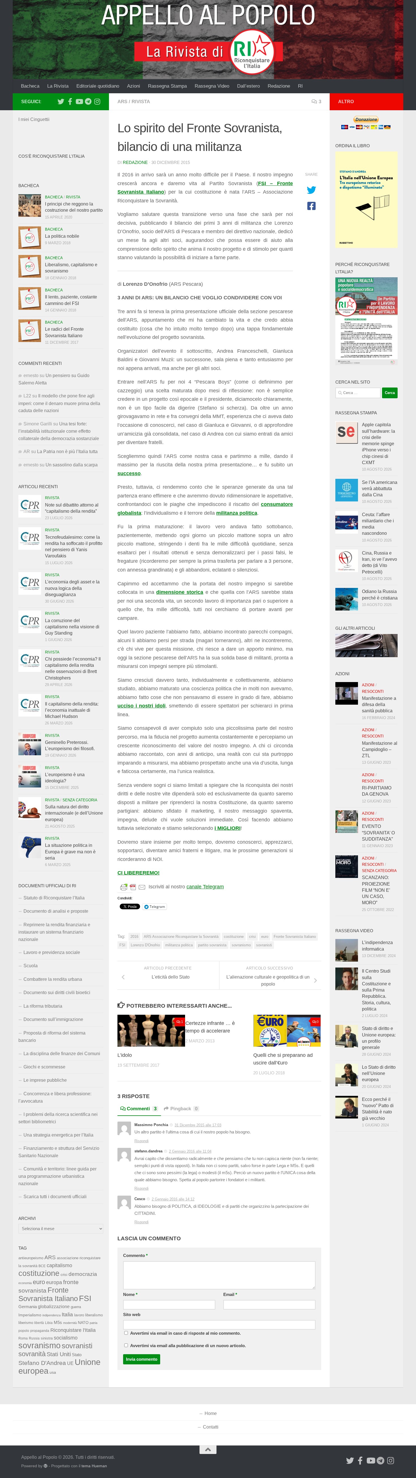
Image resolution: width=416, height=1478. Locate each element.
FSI (122, 945)
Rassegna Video (212, 86)
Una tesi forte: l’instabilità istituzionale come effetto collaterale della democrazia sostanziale (58, 431)
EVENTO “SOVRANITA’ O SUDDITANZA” (378, 832)
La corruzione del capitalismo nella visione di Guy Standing (72, 627)
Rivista (141, 101)
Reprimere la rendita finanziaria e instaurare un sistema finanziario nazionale (54, 932)
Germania (27, 1306)
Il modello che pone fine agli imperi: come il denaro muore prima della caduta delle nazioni (59, 403)
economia (25, 1283)
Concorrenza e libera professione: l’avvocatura (54, 1097)
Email (230, 1294)
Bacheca (30, 86)
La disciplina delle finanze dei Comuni (61, 1053)
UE (70, 1363)
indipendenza (51, 1315)
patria (93, 1323)
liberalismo (94, 1315)
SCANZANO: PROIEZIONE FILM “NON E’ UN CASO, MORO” (376, 890)
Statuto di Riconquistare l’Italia (54, 897)
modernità (70, 1323)
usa (53, 1372)
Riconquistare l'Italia (73, 1330)
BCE (42, 1266)
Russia (34, 1338)
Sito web (131, 1314)
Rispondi (141, 1141)
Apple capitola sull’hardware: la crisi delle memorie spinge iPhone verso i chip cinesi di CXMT (378, 443)
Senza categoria (80, 800)
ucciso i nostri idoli (141, 706)
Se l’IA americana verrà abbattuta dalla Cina (379, 488)
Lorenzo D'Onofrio (145, 945)
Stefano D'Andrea (42, 1363)
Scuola (30, 965)
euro (264, 936)
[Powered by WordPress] (46, 1466)
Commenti (141, 1108)
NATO (83, 1322)
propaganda (39, 1330)
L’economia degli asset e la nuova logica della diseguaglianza (72, 588)
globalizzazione (54, 1306)
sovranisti (264, 945)
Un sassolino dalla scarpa (72, 464)
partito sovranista (212, 945)
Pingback (184, 1108)
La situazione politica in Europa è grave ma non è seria (70, 851)
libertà (39, 1323)
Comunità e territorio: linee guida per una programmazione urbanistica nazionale (57, 1176)
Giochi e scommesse (44, 1066)
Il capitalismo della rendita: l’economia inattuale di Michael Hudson (71, 710)
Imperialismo (29, 1315)
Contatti (210, 1427)
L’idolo (124, 1055)
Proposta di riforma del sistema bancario (51, 1037)
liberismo (25, 1323)
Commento (135, 1255)
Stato (77, 1355)
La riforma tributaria (42, 1006)
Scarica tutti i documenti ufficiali (55, 1196)
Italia (67, 1314)
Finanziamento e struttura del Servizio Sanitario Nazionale (58, 1152)
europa (54, 1282)
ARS (122, 101)
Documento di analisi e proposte (55, 911)
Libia (49, 1323)
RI (300, 86)
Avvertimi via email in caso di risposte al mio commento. (185, 1333)
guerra (76, 1307)
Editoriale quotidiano (97, 86)
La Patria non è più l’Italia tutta (67, 451)
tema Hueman (94, 1466)
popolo (23, 1330)
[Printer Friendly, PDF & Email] (133, 887)
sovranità (32, 1354)
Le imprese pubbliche (45, 1080)
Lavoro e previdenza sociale (51, 952)
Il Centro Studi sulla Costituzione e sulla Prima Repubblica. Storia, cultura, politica (376, 990)
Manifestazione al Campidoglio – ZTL (379, 749)
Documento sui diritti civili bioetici (56, 992)
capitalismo (59, 1265)
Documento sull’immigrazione (53, 1019)
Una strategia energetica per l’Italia (58, 1135)
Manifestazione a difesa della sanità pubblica (379, 704)
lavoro (79, 1315)
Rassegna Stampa (167, 86)
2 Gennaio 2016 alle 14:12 (173, 1199)
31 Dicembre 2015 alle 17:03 (198, 1125)
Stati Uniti (59, 1354)
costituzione (234, 936)
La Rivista (57, 86)
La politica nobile (62, 236)
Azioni (133, 86)
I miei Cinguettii (34, 119)
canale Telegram (205, 887)
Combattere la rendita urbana (52, 979)
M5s (58, 1322)
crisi (252, 936)
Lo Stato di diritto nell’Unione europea (379, 1073)
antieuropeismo (30, 1258)
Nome (130, 1294)
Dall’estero (248, 86)
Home (211, 1413)
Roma (23, 1338)
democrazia (82, 1274)
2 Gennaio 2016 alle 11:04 (190, 1151)
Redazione (279, 86)
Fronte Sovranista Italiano (295, 936)
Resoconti (373, 691)
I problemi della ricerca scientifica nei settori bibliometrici (58, 1118)
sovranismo (241, 945)
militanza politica (179, 945)
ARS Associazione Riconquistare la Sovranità (181, 936)
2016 (134, 936)
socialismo (66, 1338)
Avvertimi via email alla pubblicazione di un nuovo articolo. (188, 1345)
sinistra (47, 1338)
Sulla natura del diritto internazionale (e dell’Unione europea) (74, 813)
